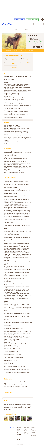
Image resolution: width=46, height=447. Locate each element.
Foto (24, 52)
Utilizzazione (8, 52)
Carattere (25, 50)
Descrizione (14, 50)
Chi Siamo (19, 427)
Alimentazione (15, 52)
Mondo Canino (26, 26)
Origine (20, 50)
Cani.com (7, 24)
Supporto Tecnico (19, 435)
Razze (22, 24)
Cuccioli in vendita (17, 26)
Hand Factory (30, 444)
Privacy (25, 430)
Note (21, 52)
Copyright (26, 433)
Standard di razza (33, 50)
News (31, 24)
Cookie (25, 432)
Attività (11, 24)
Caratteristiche (7, 50)
